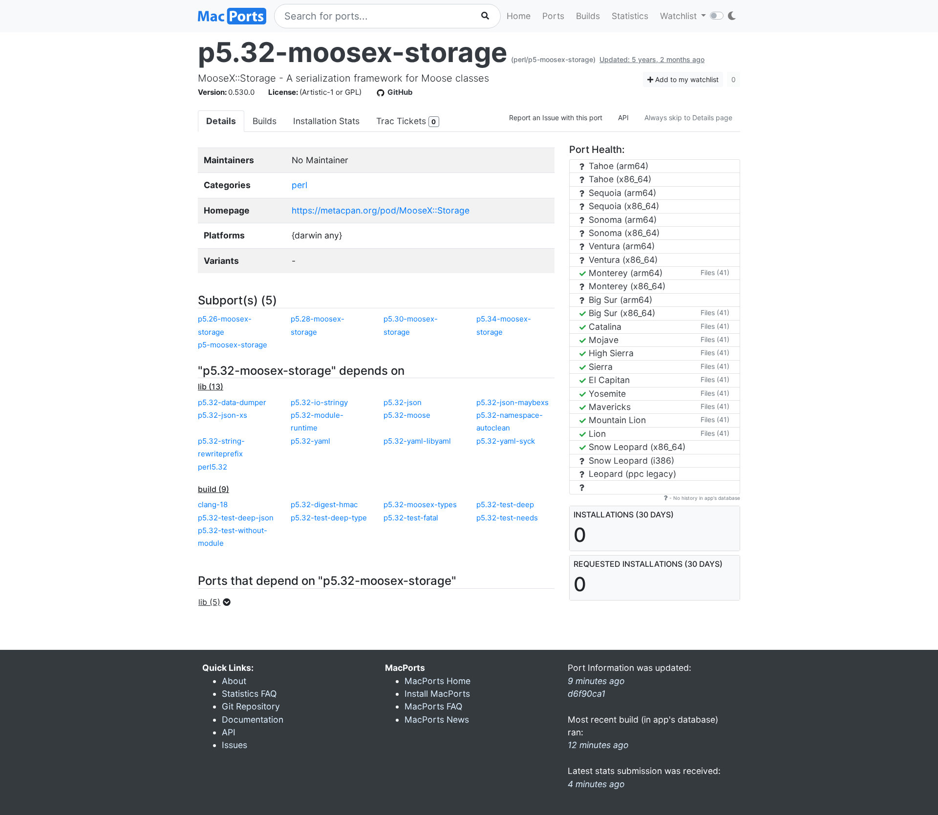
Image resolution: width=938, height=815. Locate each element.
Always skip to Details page (688, 117)
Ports (553, 16)
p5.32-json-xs (222, 415)
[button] (217, 602)
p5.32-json (403, 402)
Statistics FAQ (249, 693)
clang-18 (213, 504)
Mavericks (608, 407)
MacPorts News (437, 719)
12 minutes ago (598, 745)
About (234, 681)
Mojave (602, 340)
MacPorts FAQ (433, 706)
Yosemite (606, 393)
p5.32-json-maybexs (512, 402)
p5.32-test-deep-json (236, 517)
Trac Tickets (406, 121)
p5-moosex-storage (232, 344)
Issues (234, 745)
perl (299, 185)
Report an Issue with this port (555, 117)
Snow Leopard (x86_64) (635, 447)
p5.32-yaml (310, 441)
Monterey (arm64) (624, 273)
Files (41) (715, 272)
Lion (596, 434)
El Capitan (608, 380)
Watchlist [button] (679, 16)
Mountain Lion (616, 420)
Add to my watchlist (686, 79)
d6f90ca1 (586, 693)
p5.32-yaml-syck (505, 441)
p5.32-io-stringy (319, 402)
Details (221, 121)
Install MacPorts (437, 693)
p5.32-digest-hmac (324, 504)
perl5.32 (212, 467)
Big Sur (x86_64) (620, 313)
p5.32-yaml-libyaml (417, 441)
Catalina (603, 327)
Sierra (599, 367)
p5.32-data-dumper (232, 402)
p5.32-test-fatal (411, 517)
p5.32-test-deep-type (329, 517)
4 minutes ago (596, 784)
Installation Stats (326, 121)
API (623, 117)
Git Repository (251, 706)
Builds (588, 16)
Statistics (630, 16)
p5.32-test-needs (507, 517)
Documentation (252, 719)
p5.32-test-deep (505, 504)
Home (519, 16)
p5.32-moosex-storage (352, 52)
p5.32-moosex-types (420, 504)
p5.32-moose (407, 415)
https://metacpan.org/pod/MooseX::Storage (380, 210)
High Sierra (610, 353)
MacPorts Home (437, 681)
